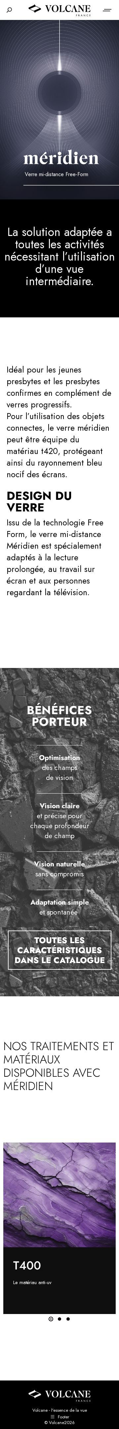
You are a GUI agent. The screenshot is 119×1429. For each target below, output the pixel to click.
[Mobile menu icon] (107, 10)
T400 (27, 1265)
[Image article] (59, 1195)
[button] (51, 1319)
